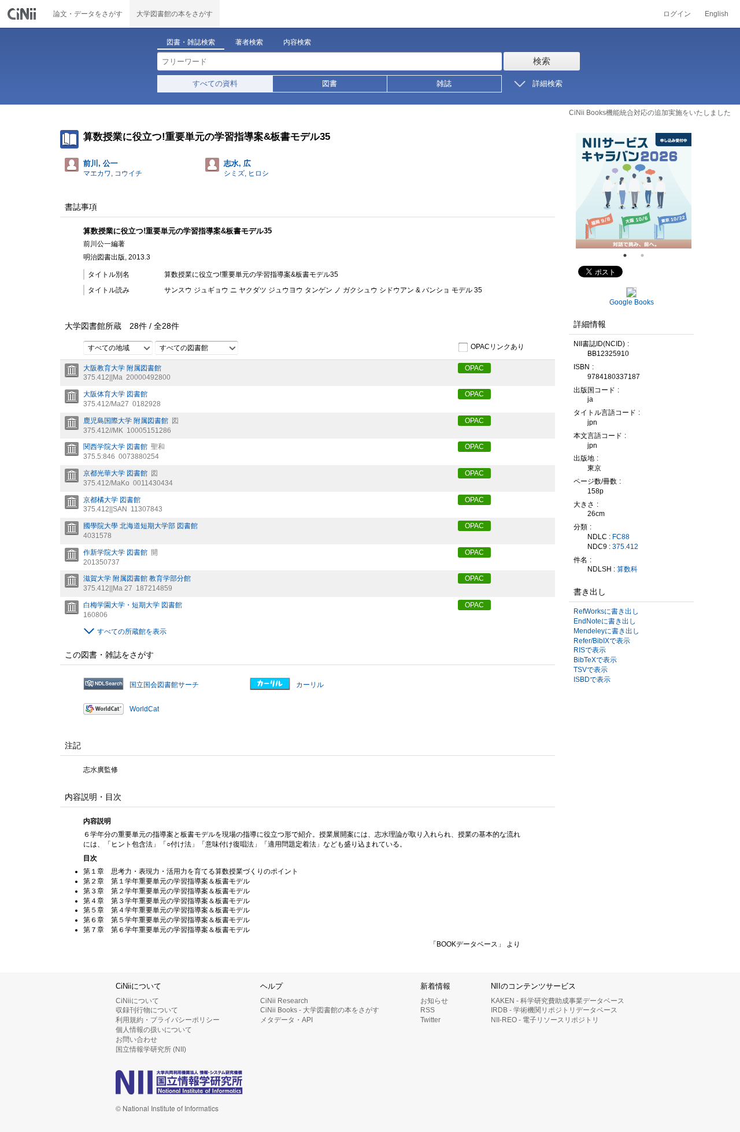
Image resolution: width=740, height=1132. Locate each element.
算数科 (627, 569)
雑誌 (444, 83)
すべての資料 (215, 83)
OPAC (474, 368)
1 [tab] (629, 255)
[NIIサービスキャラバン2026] (633, 190)
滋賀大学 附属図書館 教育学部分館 (137, 578)
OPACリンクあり (497, 347)
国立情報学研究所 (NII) (151, 1049)
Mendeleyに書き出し (606, 631)
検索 (541, 61)
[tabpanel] (633, 190)
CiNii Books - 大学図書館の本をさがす (319, 1010)
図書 (329, 83)
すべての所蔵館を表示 (131, 632)
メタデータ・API (286, 1020)
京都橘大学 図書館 (111, 500)
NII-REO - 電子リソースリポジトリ (545, 1020)
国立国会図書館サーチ (164, 685)
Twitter (430, 1020)
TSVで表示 (591, 670)
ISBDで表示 (592, 680)
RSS (427, 1010)
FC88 (621, 537)
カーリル (310, 685)
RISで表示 (590, 650)
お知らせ (434, 1001)
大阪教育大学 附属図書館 (122, 368)
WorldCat (144, 709)
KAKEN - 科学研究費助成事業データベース (557, 1001)
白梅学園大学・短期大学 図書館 (132, 605)
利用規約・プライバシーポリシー (168, 1020)
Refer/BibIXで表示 (602, 641)
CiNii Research (284, 1001)
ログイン (677, 14)
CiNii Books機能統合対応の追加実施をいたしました (650, 113)
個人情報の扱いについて (154, 1030)
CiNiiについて (137, 1001)
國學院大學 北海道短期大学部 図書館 (140, 526)
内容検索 (297, 42)
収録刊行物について (147, 1010)
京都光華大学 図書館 (115, 473)
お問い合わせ (136, 1039)
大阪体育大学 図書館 (115, 394)
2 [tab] (647, 255)
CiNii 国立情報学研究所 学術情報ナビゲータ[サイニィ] (23, 14)
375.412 (625, 547)
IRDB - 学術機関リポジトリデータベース (554, 1010)
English (716, 14)
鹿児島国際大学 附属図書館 (125, 421)
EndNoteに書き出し (605, 621)
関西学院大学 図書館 (115, 447)
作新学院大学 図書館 (115, 552)
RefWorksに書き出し (606, 611)
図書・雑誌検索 (190, 42)
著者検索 (249, 42)
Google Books (631, 302)
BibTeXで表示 (595, 660)
